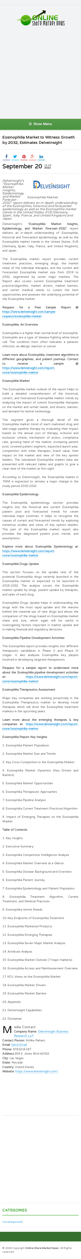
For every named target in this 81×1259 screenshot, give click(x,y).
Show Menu (42, 124)
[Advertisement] (40, 72)
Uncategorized (12, 1221)
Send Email (19, 1045)
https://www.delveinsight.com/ (36, 1071)
